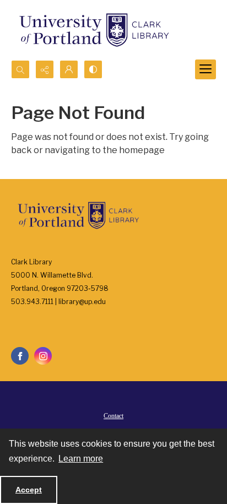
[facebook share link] (20, 356)
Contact (113, 416)
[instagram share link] (43, 356)
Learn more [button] (80, 458)
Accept (28, 489)
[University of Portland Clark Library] (93, 30)
